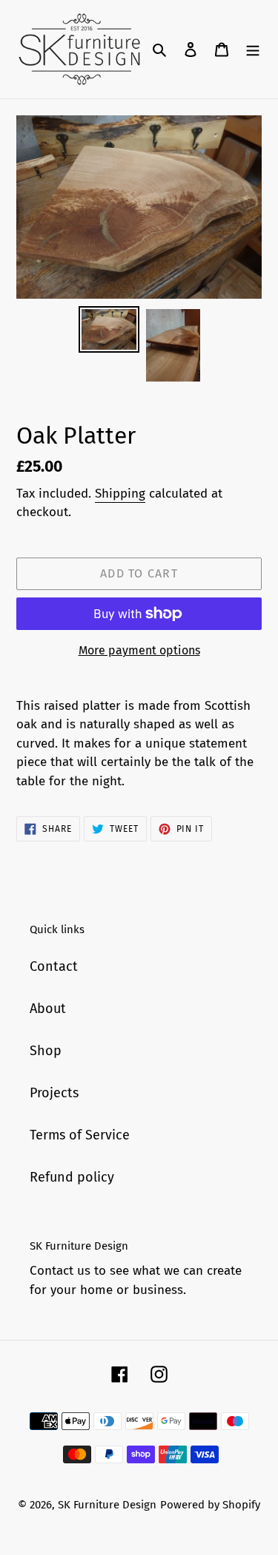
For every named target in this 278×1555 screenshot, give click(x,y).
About (48, 1008)
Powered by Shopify (210, 1504)
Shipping (120, 493)
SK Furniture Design (107, 1504)
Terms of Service (80, 1135)
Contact (54, 966)
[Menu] (252, 49)
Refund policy (72, 1177)
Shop (46, 1051)
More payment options (139, 650)
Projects (54, 1093)
